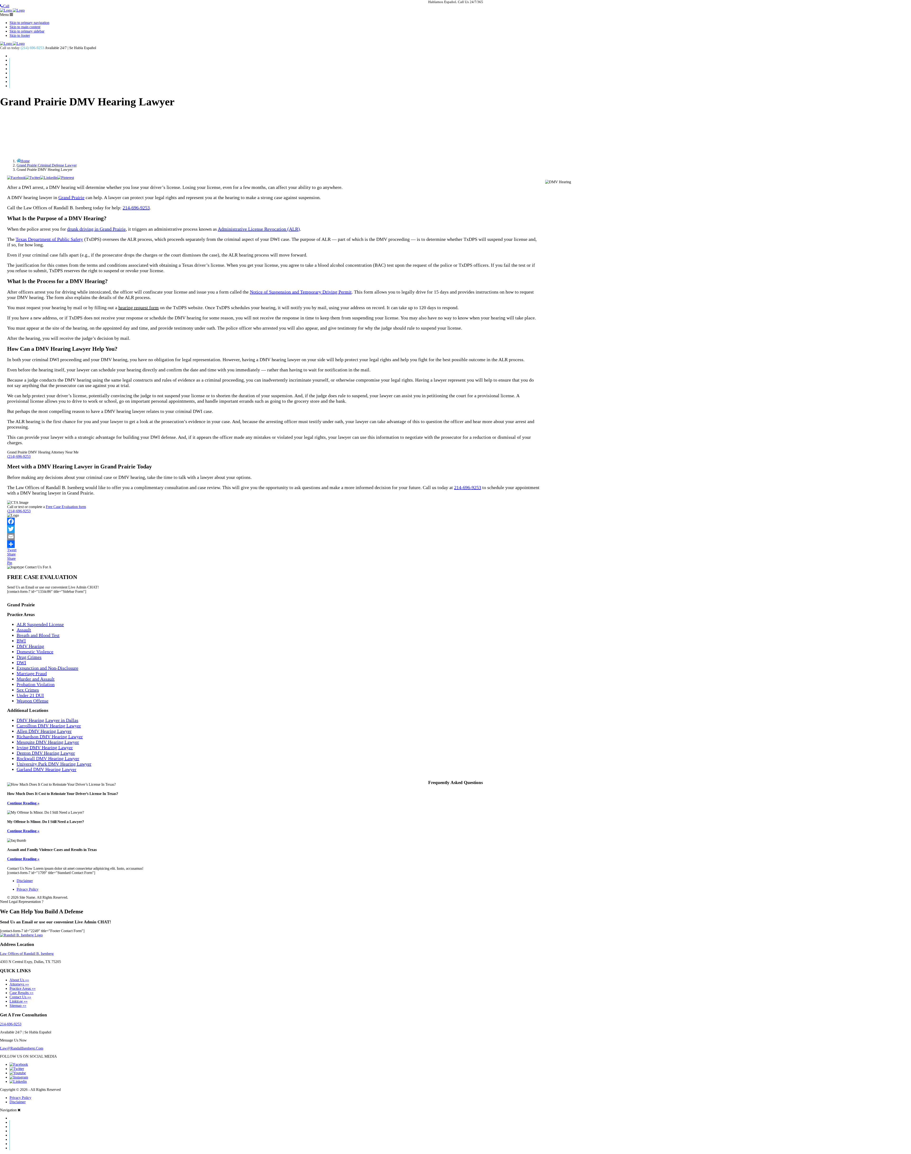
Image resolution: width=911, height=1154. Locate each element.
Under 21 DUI (30, 695)
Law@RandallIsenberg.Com (21, 1048)
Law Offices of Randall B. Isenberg (27, 954)
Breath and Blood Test (38, 635)
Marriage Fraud (32, 673)
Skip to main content (24, 27)
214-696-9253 (136, 207)
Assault (24, 629)
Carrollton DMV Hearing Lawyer (49, 725)
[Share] (455, 544)
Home (460, 56)
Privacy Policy (27, 889)
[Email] (455, 536)
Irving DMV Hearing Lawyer (45, 747)
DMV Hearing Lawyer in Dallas (47, 720)
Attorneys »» (19, 984)
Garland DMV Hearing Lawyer (46, 769)
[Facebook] (455, 521)
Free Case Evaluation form (66, 507)
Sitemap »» (17, 1006)
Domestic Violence (35, 651)
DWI (21, 662)
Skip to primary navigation (29, 23)
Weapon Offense (32, 700)
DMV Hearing (30, 646)
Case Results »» (21, 993)
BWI (21, 640)
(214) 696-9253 (32, 48)
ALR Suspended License (40, 624)
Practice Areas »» (22, 988)
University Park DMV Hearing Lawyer (54, 763)
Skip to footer (19, 35)
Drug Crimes (29, 657)
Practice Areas (460, 69)
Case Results (460, 64)
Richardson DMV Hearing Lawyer (50, 736)
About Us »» (19, 980)
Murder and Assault (36, 679)
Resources (460, 77)
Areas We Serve (460, 73)
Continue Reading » (23, 803)
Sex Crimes (28, 689)
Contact (460, 82)
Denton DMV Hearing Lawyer (46, 753)
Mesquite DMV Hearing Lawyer (48, 742)
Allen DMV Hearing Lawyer (44, 731)
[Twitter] (455, 529)
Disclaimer (25, 881)
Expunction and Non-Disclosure (47, 668)
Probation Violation (36, 684)
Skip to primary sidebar (26, 31)
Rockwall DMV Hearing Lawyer (48, 758)
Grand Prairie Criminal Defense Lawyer (47, 165)
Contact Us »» (20, 997)
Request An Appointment (460, 86)
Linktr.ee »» (18, 1001)
